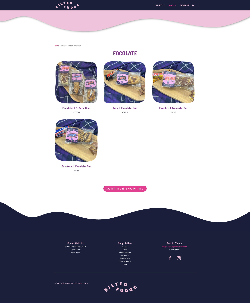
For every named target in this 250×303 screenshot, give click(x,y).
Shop (171, 5)
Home (57, 45)
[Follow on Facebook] (170, 258)
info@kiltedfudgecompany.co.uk (174, 247)
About (159, 5)
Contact (184, 5)
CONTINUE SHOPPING (125, 188)
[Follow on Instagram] (179, 258)
